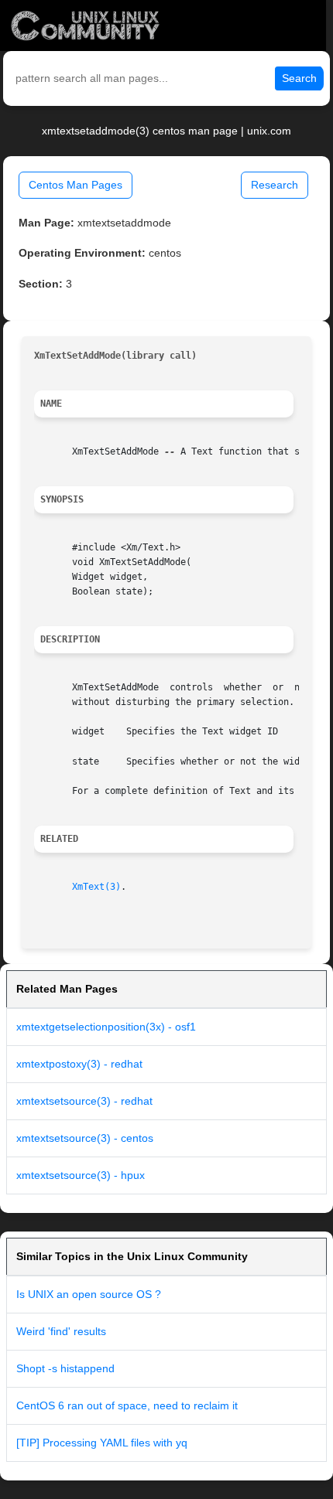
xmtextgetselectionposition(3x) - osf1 (106, 1026)
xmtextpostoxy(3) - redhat (79, 1064)
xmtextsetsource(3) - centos (84, 1138)
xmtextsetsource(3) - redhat (84, 1101)
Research (274, 185)
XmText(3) (96, 886)
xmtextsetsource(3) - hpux (80, 1175)
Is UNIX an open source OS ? (88, 1294)
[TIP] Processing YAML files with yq (101, 1442)
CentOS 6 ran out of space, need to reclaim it (127, 1405)
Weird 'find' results (61, 1331)
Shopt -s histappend (65, 1368)
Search (299, 78)
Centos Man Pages (75, 185)
